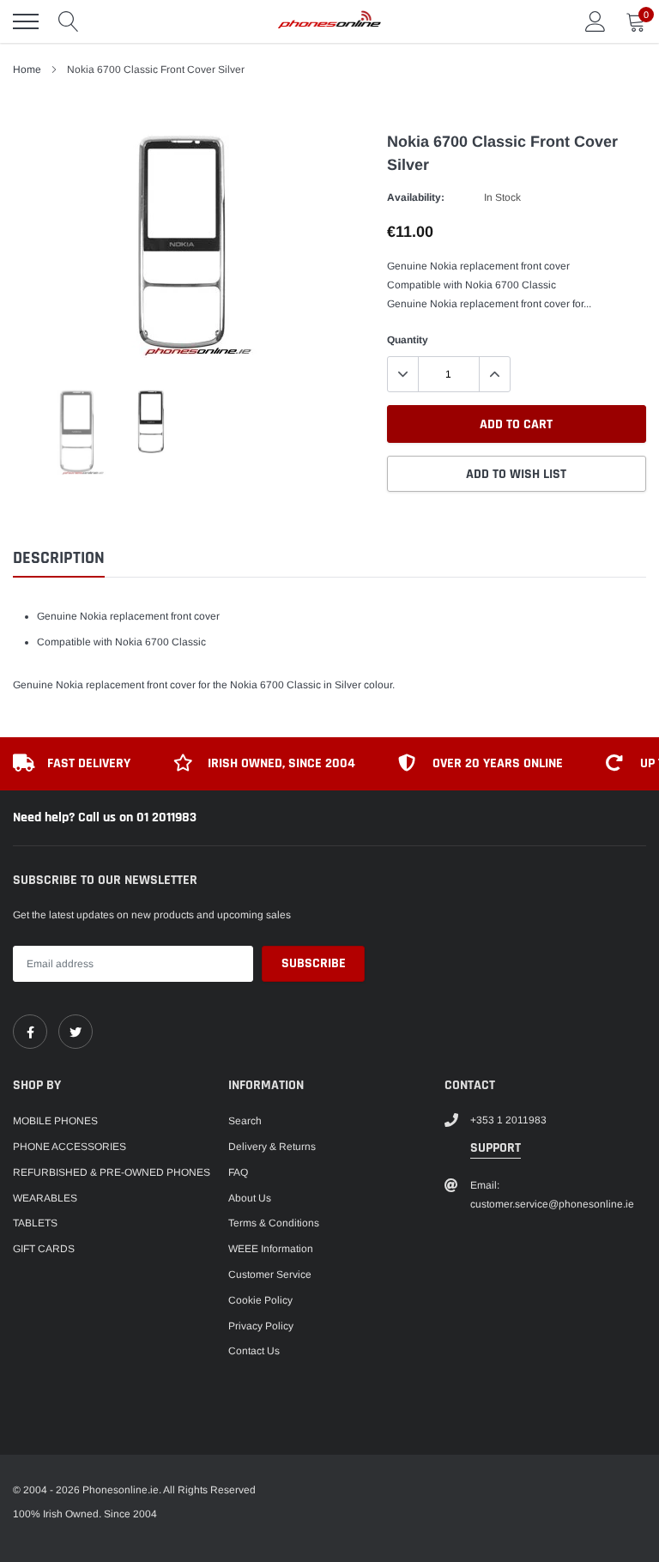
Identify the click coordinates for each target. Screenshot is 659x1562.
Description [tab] (59, 558)
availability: (415, 197)
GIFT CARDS (44, 1249)
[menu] (26, 21)
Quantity (407, 340)
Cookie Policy (260, 1300)
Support (495, 1148)
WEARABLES (45, 1198)
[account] (595, 21)
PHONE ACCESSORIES (69, 1147)
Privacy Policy (260, 1326)
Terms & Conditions (273, 1223)
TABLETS (35, 1223)
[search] (68, 21)
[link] (30, 1031)
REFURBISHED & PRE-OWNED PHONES (111, 1172)
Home (27, 70)
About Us (249, 1198)
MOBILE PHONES (55, 1121)
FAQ (238, 1172)
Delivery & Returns (272, 1147)
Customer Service (269, 1274)
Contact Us (254, 1351)
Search (245, 1121)
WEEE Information (270, 1249)
